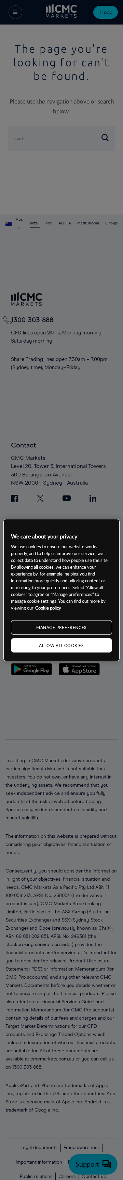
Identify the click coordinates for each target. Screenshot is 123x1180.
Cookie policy (48, 608)
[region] (61, 590)
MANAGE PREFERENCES (61, 627)
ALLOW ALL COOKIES (61, 645)
